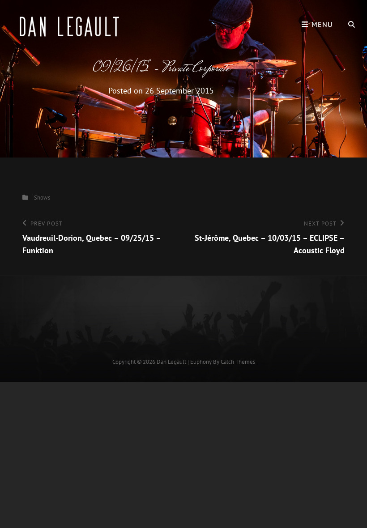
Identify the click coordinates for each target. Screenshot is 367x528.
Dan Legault (171, 362)
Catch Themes (238, 362)
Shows (42, 197)
